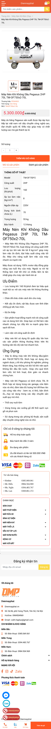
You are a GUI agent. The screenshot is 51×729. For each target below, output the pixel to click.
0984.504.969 (24, 651)
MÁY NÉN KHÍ (8, 522)
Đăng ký (44, 567)
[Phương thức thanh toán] (23, 465)
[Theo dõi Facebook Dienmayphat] (2, 671)
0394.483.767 (24, 642)
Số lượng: (6, 144)
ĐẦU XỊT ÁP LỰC (10, 531)
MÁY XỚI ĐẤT (8, 543)
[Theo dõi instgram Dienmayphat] (6, 671)
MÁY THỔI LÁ (8, 527)
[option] (25, 54)
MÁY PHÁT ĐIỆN (9, 510)
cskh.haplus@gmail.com (22, 620)
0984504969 (18, 615)
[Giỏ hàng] (46, 3)
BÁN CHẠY (7, 506)
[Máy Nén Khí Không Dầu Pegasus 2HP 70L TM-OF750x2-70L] (25, 54)
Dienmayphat (25, 3)
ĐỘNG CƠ (7, 539)
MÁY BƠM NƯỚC (10, 535)
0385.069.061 (24, 633)
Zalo (18, 671)
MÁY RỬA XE (8, 514)
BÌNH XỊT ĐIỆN (9, 518)
